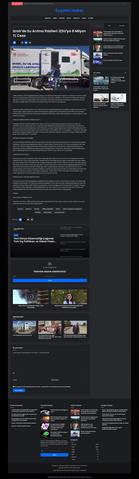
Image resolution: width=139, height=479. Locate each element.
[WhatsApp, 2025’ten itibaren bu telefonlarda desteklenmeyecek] (45, 434)
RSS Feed (62, 465)
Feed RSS (72, 465)
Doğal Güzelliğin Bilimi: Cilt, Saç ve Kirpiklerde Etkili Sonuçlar (117, 105)
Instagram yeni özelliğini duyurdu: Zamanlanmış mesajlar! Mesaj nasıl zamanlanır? (58, 426)
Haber (55, 18)
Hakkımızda (50, 477)
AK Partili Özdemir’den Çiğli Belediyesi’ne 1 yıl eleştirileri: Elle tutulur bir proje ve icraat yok (49, 337)
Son (109, 25)
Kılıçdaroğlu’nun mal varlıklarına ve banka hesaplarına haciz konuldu (113, 46)
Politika (38, 212)
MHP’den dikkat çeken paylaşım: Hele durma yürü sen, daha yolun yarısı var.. (75, 336)
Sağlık (69, 18)
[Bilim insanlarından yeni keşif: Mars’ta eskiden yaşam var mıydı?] (45, 419)
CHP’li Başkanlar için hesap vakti (22, 335)
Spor (73, 454)
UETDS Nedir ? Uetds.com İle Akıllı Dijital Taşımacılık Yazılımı (100, 88)
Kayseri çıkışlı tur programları (79, 470)
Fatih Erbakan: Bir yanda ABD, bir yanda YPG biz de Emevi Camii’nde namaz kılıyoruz (113, 33)
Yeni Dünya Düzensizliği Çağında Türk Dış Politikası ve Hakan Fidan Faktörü (42, 3)
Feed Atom (78, 465)
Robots (67, 465)
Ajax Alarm (68, 470)
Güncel (29, 209)
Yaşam (84, 18)
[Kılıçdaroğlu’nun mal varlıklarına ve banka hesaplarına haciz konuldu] (97, 48)
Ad (14, 373)
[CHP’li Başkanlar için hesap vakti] (24, 327)
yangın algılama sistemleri (59, 470)
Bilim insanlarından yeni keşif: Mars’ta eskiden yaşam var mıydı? (59, 418)
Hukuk (37, 209)
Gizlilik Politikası (63, 477)
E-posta (15, 380)
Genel (15, 235)
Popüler (97, 25)
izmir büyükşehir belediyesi (72, 209)
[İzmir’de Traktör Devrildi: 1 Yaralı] (97, 62)
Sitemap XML (55, 465)
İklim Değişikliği (48, 209)
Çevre (21, 209)
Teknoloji (76, 18)
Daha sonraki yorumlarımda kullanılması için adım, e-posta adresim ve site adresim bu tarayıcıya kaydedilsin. (42, 386)
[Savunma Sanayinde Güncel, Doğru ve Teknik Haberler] (101, 97)
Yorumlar (121, 25)
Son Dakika (47, 212)
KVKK (74, 477)
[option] (49, 241)
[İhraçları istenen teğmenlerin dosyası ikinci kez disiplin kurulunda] (97, 41)
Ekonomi (62, 18)
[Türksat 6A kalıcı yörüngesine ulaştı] (45, 412)
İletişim (90, 18)
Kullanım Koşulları (80, 477)
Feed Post (84, 465)
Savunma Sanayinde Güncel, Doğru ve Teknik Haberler (35, 240)
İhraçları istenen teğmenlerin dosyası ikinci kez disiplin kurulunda (114, 39)
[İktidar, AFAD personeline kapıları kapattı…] (97, 55)
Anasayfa (48, 18)
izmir (58, 209)
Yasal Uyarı (88, 477)
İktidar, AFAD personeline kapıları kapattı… (88, 432)
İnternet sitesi (54, 380)
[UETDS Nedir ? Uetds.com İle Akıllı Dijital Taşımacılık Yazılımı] (101, 81)
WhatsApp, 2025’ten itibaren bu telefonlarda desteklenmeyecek (59, 433)
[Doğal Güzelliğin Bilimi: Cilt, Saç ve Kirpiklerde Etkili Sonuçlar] (118, 97)
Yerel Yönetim (59, 212)
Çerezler (69, 477)
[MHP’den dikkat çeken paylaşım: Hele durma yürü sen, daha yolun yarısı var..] (75, 327)
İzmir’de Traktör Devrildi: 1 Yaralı (112, 60)
